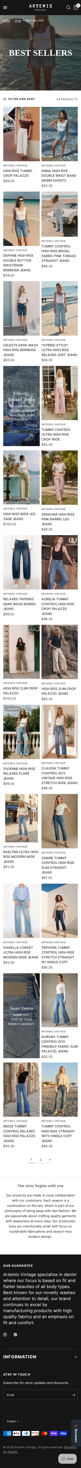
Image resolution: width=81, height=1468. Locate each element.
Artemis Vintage (15, 165)
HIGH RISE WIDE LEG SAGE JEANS (19, 516)
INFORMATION (20, 1356)
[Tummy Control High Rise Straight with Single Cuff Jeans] (59, 1090)
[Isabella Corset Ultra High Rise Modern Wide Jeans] (21, 911)
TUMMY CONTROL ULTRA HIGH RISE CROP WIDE (56, 434)
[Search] (68, 7)
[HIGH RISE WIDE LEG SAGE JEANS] (21, 477)
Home (6, 20)
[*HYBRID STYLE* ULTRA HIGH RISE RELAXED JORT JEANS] (59, 308)
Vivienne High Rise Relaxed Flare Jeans (19, 773)
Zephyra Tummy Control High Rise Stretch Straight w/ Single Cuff (57, 955)
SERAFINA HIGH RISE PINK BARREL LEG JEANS (58, 519)
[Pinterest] (18, 1334)
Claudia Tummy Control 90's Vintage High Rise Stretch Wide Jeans (59, 775)
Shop (18, 20)
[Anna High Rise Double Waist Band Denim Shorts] (59, 134)
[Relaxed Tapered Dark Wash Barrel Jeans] (21, 562)
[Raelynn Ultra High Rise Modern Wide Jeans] (21, 818)
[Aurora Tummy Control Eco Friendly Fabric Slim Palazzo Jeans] (59, 1000)
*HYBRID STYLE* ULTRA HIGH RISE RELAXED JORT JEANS (59, 350)
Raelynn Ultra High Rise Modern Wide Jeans (20, 857)
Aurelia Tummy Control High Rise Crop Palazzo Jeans (57, 606)
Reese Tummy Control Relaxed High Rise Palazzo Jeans (19, 1133)
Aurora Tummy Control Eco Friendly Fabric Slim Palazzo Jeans (59, 1044)
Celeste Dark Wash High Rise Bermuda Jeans (20, 350)
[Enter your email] (73, 1395)
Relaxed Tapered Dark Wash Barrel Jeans (19, 604)
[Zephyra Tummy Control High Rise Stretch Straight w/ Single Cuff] (59, 911)
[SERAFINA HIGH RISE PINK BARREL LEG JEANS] (59, 477)
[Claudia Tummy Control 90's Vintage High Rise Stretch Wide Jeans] (59, 732)
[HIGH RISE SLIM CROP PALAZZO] (21, 652)
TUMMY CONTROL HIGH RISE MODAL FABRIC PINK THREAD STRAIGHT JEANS (58, 253)
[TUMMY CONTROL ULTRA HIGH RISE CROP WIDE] (59, 393)
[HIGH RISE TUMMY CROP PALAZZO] (21, 134)
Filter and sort (21, 99)
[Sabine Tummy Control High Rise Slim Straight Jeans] (59, 821)
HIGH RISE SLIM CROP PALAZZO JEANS (58, 691)
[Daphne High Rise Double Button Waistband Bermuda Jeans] (21, 219)
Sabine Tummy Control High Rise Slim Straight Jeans (57, 865)
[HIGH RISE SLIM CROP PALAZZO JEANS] (59, 652)
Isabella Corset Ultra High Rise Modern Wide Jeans (20, 952)
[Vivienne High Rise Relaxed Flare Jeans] (21, 732)
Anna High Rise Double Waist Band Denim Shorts (58, 176)
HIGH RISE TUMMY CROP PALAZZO (17, 173)
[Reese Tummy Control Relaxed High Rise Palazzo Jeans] (21, 1090)
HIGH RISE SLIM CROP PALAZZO (20, 690)
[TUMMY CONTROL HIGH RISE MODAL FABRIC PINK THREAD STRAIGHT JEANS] (59, 214)
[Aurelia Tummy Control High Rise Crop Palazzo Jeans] (59, 562)
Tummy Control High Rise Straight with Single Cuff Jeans (58, 1133)
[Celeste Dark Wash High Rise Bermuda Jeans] (21, 308)
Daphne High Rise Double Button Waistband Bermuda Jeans (18, 262)
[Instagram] (8, 1334)
